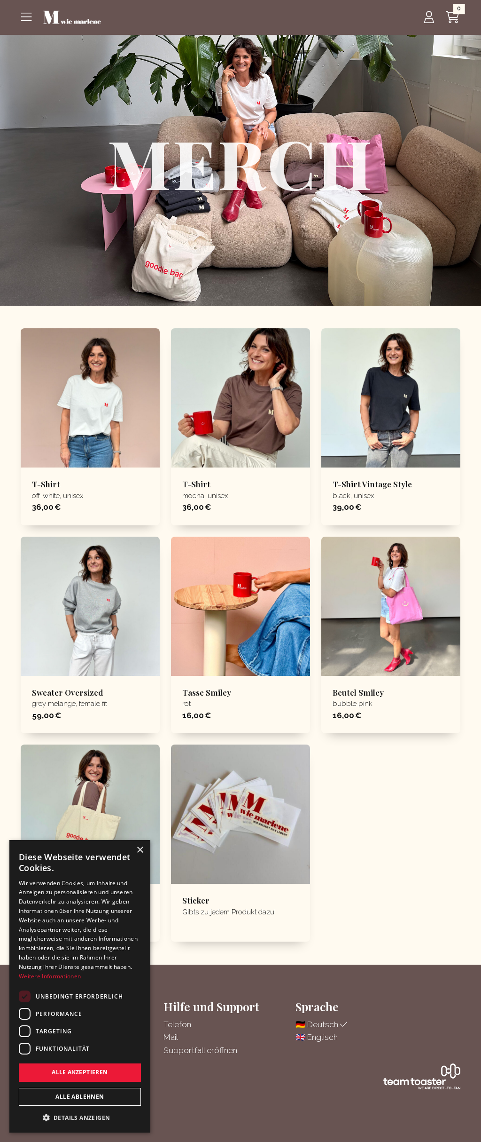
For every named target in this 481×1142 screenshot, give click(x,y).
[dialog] (79, 986)
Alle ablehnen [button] (79, 1097)
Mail (170, 1037)
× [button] (139, 850)
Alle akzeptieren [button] (80, 1072)
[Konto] (429, 17)
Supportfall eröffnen (200, 1050)
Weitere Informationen (50, 976)
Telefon (177, 1024)
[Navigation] (28, 17)
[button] (80, 1117)
